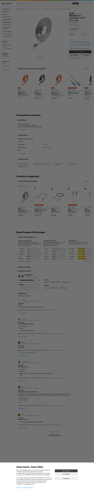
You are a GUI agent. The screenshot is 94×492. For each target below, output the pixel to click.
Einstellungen (66, 478)
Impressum (18, 487)
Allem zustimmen (66, 470)
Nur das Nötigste (66, 474)
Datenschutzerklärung (28, 487)
